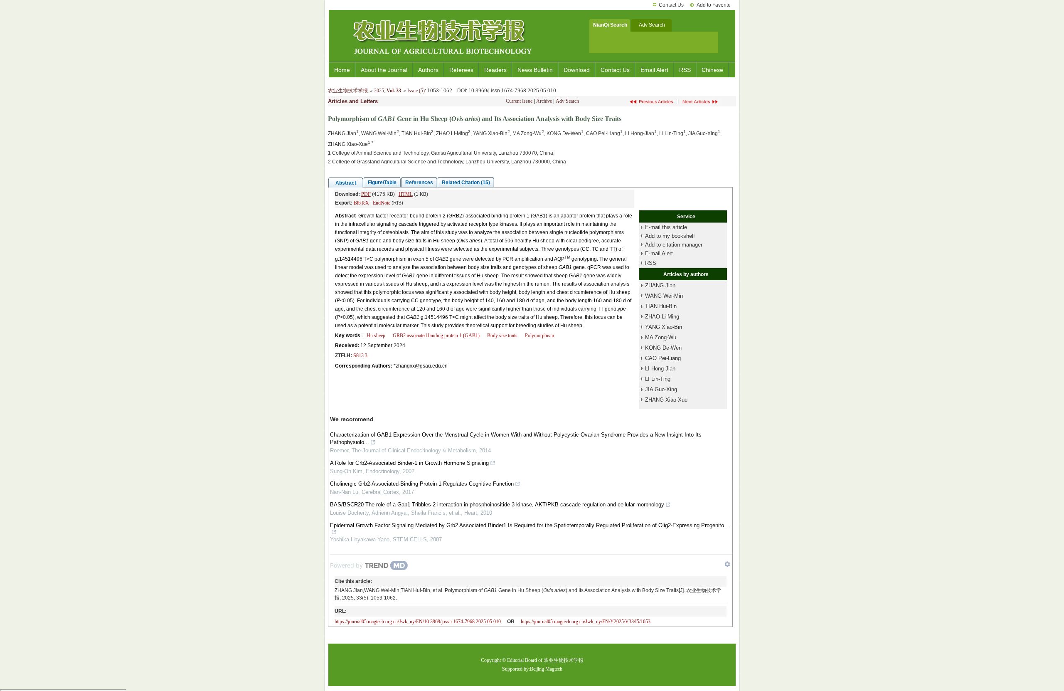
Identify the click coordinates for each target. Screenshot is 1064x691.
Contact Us (671, 5)
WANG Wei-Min (664, 296)
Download (577, 70)
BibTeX (361, 203)
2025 (379, 91)
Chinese (712, 70)
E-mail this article (666, 227)
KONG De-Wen (663, 348)
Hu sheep (376, 335)
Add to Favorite (714, 5)
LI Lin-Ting (657, 379)
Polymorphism (539, 335)
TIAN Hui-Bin (661, 306)
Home (342, 70)
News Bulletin (535, 70)
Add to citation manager (673, 245)
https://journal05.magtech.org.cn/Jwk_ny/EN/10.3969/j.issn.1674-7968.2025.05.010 (418, 621)
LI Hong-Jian (660, 368)
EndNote (381, 203)
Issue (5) (416, 91)
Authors (428, 70)
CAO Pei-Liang (663, 358)
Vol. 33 (394, 91)
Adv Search (567, 101)
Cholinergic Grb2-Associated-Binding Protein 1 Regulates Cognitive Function (422, 484)
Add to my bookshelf (670, 236)
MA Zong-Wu (660, 337)
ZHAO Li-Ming (662, 316)
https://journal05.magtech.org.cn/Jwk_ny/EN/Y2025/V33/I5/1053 (585, 621)
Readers (495, 70)
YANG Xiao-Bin (663, 327)
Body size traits (502, 335)
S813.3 (360, 355)
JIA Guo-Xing (661, 389)
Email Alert (654, 70)
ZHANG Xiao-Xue (666, 400)
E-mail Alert (659, 253)
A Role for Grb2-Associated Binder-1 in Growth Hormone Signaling (409, 463)
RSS (685, 70)
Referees (461, 70)
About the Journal (384, 70)
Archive (544, 101)
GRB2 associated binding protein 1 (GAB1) (436, 335)
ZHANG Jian (660, 285)
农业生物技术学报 (348, 91)
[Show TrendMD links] (727, 564)
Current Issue (519, 101)
